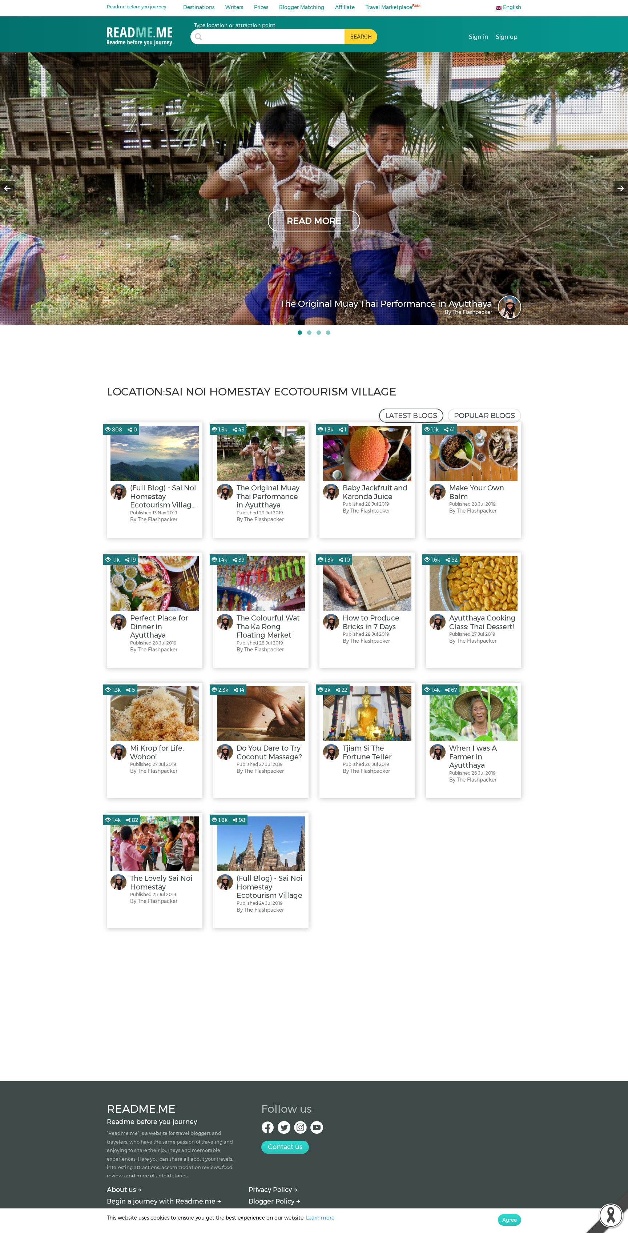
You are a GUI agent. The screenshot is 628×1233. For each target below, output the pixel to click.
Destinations (198, 7)
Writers (234, 7)
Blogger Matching (301, 7)
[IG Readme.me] (300, 1129)
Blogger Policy (272, 1201)
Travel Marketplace (393, 7)
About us (122, 1190)
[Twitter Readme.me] (284, 1129)
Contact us (285, 1147)
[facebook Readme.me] (267, 1129)
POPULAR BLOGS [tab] (484, 415)
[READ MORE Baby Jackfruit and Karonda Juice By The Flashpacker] (314, 188)
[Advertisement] (314, 1003)
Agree (509, 1220)
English (511, 7)
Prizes (261, 7)
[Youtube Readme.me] (316, 1129)
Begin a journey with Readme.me (162, 1201)
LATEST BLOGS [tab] (411, 415)
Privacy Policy (271, 1190)
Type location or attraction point (234, 25)
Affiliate (345, 7)
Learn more (320, 1217)
